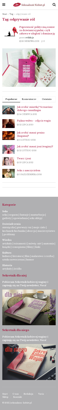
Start (4, 14)
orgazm (13, 214)
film (27, 256)
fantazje (24, 214)
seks (4, 214)
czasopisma (18, 247)
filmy (30, 247)
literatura (17, 256)
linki (37, 247)
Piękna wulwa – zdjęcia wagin (34, 120)
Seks (5, 211)
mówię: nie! (34, 243)
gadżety (6, 218)
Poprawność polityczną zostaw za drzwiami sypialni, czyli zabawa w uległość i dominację (37, 30)
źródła (17, 268)
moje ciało (39, 227)
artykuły (7, 243)
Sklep (5, 397)
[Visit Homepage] (29, 5)
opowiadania (20, 218)
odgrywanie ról (23, 14)
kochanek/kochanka (13, 231)
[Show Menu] (3, 4)
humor (30, 259)
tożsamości (20, 243)
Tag (11, 14)
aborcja (31, 231)
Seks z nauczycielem (28, 170)
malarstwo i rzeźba (42, 256)
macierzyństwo (46, 231)
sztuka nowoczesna (13, 259)
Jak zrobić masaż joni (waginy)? (35, 146)
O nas (16, 394)
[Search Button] (54, 4)
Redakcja (28, 394)
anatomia (48, 243)
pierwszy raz (24, 227)
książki (6, 247)
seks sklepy (36, 218)
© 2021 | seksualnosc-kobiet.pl (17, 403)
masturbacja (38, 214)
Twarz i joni (24, 158)
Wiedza (6, 240)
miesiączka (8, 227)
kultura (6, 256)
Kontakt (17, 397)
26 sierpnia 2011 (30, 41)
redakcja (29, 37)
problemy (9, 234)
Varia (41, 394)
